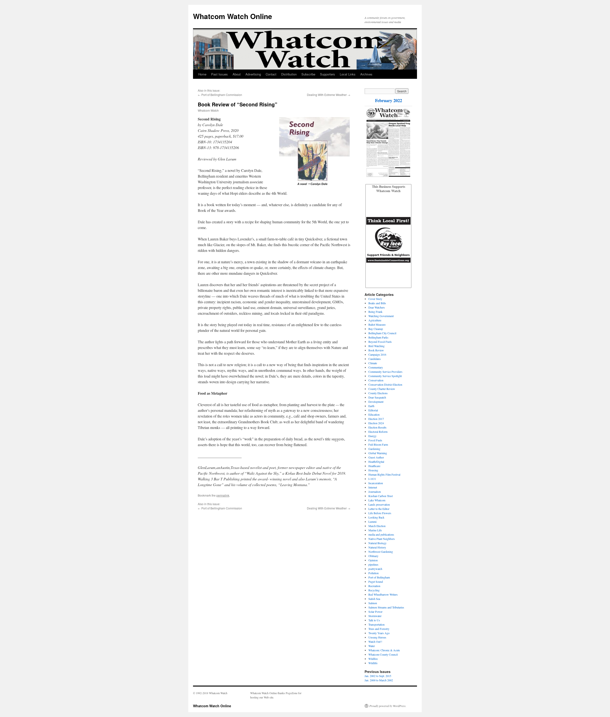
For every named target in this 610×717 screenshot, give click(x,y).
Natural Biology (377, 543)
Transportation (376, 624)
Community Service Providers (385, 371)
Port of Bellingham (379, 577)
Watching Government (381, 316)
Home (202, 74)
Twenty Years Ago (379, 633)
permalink (222, 495)
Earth (371, 406)
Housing (373, 470)
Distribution (289, 74)
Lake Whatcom (376, 500)
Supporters (327, 74)
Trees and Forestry (378, 629)
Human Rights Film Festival (384, 474)
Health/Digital (376, 461)
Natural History (377, 547)
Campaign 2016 (377, 354)
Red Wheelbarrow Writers (383, 594)
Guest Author (376, 457)
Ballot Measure (377, 324)
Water (371, 646)
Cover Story (375, 299)
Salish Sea (374, 599)
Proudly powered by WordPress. (387, 706)
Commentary (375, 367)
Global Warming (377, 453)
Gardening (374, 449)
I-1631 (372, 479)
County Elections (378, 393)
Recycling (374, 590)
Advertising (253, 74)
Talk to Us (374, 620)
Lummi (372, 521)
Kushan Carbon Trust (380, 496)
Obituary (373, 556)
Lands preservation (379, 504)
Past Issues (219, 74)
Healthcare (374, 466)
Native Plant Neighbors (381, 539)
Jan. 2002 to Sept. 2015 (378, 676)
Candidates (374, 359)
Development (375, 401)
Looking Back (376, 517)
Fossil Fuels (375, 440)
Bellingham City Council (382, 333)
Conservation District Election (385, 384)
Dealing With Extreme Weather (327, 95)
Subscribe (308, 74)
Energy (372, 436)
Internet (372, 487)
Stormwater (374, 616)
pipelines (373, 564)
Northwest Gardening (380, 551)
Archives (366, 74)
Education (374, 414)
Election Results (377, 427)
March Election (377, 526)
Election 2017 (376, 419)
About (237, 74)
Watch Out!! (375, 641)
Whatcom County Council (383, 654)
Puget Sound (375, 581)
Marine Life (375, 530)
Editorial (373, 410)
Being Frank (375, 312)
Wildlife (372, 663)
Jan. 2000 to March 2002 (379, 680)
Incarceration (375, 483)
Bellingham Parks (378, 337)
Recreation (374, 586)
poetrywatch (375, 569)
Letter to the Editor (378, 509)
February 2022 (388, 100)
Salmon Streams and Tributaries (386, 607)
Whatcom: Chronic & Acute (384, 650)
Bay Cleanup (375, 329)
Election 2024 (376, 423)
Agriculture (374, 320)
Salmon (372, 603)
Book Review (376, 350)
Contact (271, 74)
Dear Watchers (376, 307)
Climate (372, 363)
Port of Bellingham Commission (221, 95)
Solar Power (375, 611)
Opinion (373, 560)
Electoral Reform (377, 431)
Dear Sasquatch (377, 397)
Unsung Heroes (377, 637)
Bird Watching (376, 346)
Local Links (348, 74)
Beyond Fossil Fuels (380, 342)
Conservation (375, 380)
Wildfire (373, 659)
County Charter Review (381, 389)
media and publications (381, 534)
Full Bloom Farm (378, 444)
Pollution (373, 573)
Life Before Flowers (379, 513)
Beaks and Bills (377, 303)
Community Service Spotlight (385, 376)
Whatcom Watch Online (232, 16)
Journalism (374, 491)
